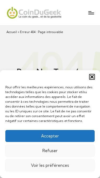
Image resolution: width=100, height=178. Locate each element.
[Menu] (91, 12)
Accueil (11, 32)
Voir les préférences (50, 165)
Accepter (50, 136)
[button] (92, 77)
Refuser (50, 150)
